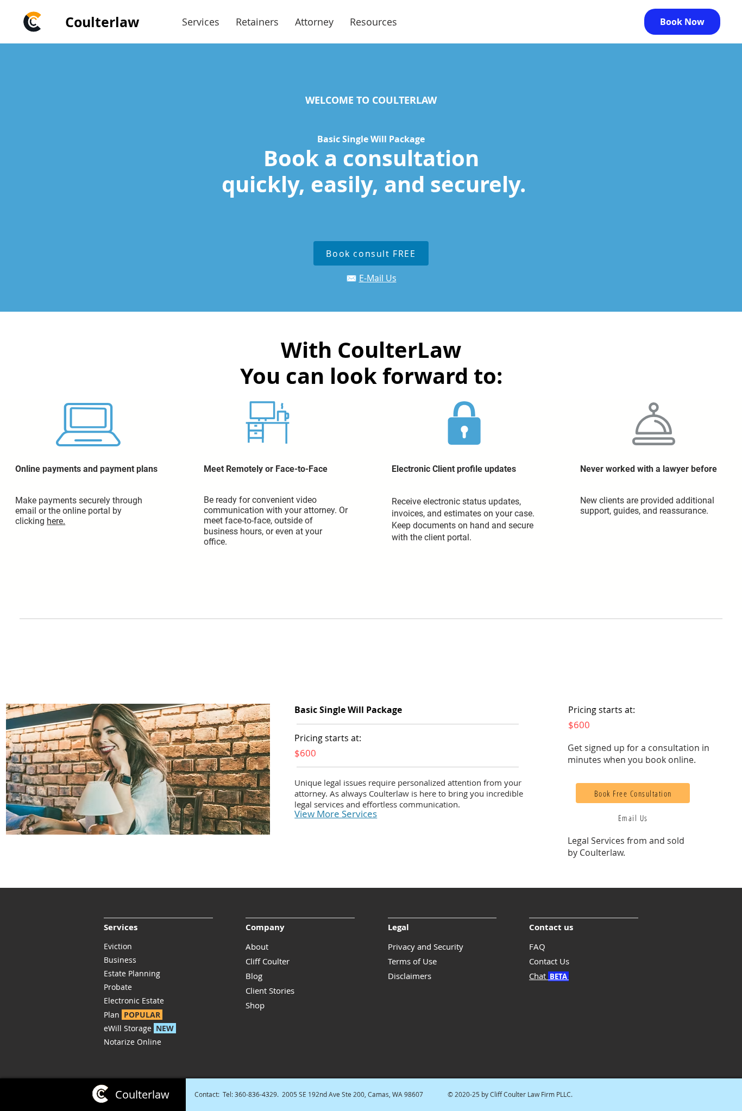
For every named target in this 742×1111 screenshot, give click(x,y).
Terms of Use (412, 961)
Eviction (118, 946)
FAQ (537, 946)
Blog (254, 975)
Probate (118, 987)
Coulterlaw (102, 21)
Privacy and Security (425, 946)
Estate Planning (132, 973)
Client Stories (270, 990)
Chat (549, 975)
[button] (201, 22)
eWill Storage (139, 1028)
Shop (255, 1005)
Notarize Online (132, 1042)
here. (56, 521)
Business (120, 960)
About (257, 946)
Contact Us (549, 961)
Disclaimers (409, 975)
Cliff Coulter (268, 961)
